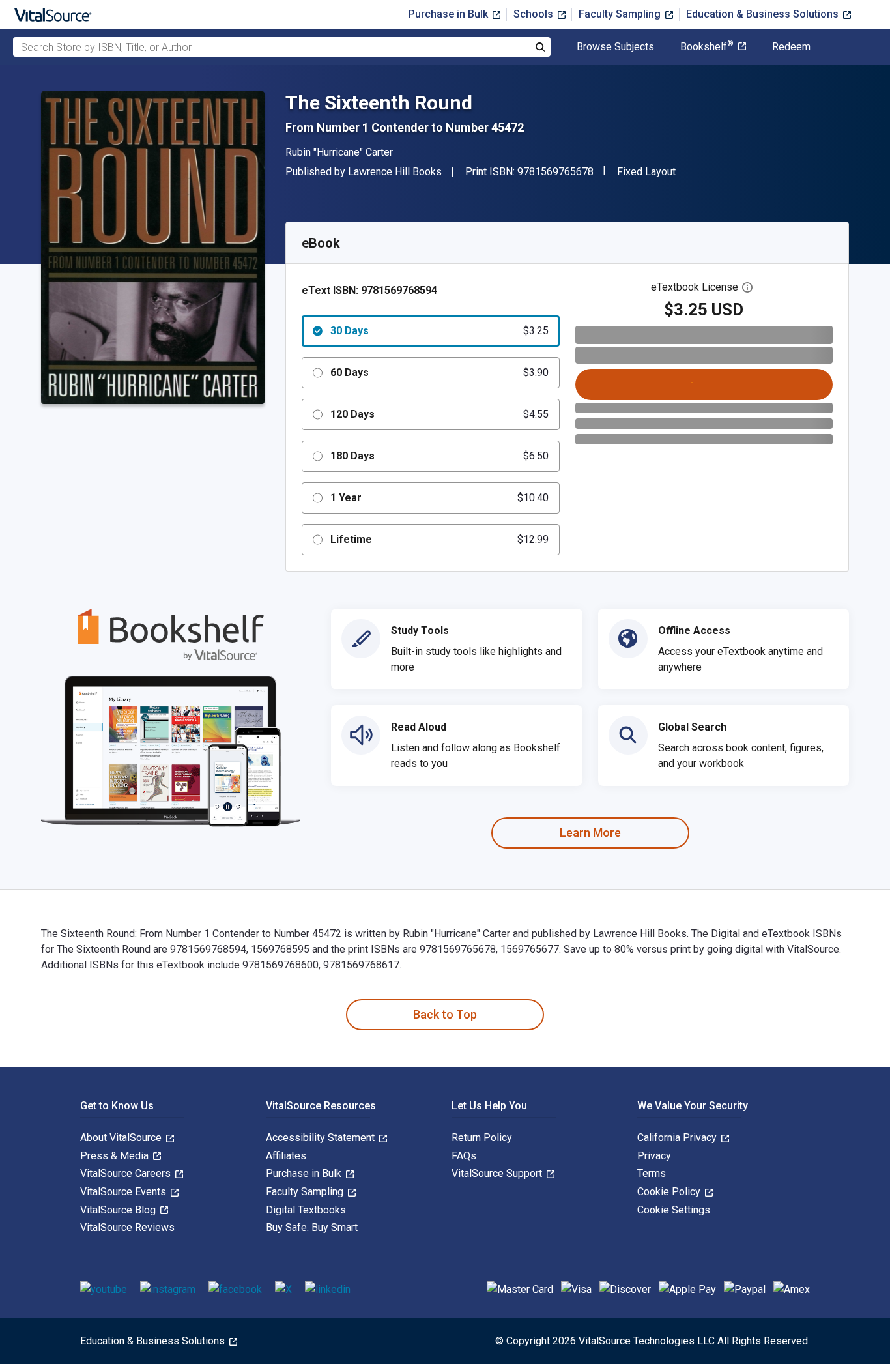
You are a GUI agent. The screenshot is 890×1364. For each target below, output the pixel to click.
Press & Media (115, 1156)
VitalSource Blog (119, 1210)
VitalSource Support (498, 1173)
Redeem (791, 47)
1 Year (439, 497)
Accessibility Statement (321, 1137)
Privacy (654, 1156)
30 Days (439, 331)
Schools (534, 14)
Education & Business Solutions (763, 14)
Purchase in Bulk (450, 14)
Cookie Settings (673, 1210)
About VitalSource (122, 1137)
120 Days (439, 414)
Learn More (590, 832)
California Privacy (678, 1137)
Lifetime (439, 539)
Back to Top (445, 1014)
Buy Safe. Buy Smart (312, 1227)
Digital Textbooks (306, 1210)
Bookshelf (707, 47)
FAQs (464, 1156)
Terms (651, 1173)
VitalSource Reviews (127, 1227)
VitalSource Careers (126, 1173)
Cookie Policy (670, 1191)
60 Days (439, 372)
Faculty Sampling (621, 14)
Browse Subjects (615, 47)
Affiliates (286, 1156)
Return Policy (482, 1137)
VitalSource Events (124, 1191)
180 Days (439, 456)
